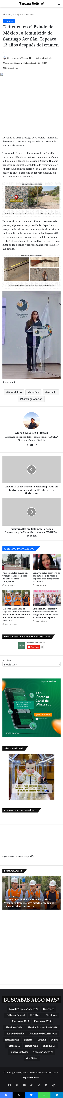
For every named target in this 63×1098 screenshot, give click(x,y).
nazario (51, 392)
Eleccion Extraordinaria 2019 (42, 1027)
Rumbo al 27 (49, 1045)
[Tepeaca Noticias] (31, 3)
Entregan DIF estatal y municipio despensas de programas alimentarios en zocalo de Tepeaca (45, 613)
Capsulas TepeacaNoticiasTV (23, 1009)
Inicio (8, 14)
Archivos (6, 660)
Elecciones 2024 (14, 1027)
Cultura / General (16, 1015)
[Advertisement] (31, 949)
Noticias (30, 14)
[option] (31, 893)
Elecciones (51, 1015)
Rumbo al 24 (31, 1045)
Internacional (12, 1039)
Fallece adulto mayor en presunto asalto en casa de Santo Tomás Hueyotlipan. (15, 577)
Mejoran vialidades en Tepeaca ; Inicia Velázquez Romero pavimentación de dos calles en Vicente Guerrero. (16, 614)
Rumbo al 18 (14, 1045)
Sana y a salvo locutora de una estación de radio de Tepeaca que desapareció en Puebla (46, 577)
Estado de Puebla (15, 1033)
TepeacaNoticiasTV (43, 1052)
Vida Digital (31, 1058)
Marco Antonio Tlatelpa (17, 58)
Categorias (18, 14)
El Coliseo (35, 1015)
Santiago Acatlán (32, 398)
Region (54, 1039)
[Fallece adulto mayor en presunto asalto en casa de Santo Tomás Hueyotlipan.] (16, 562)
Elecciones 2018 (42, 1021)
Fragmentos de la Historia (43, 1033)
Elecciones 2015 (20, 1021)
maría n (34, 392)
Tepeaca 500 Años (19, 1052)
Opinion (42, 1039)
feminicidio (15, 392)
